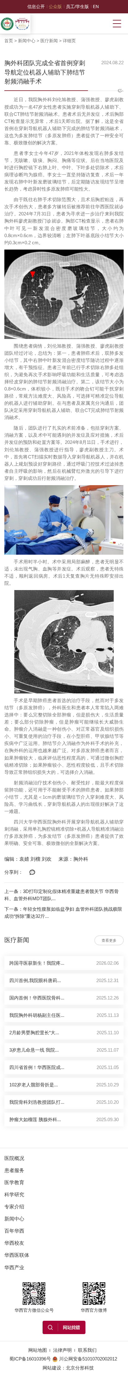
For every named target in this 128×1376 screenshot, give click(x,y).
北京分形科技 (80, 1367)
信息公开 (36, 6)
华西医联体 (16, 1255)
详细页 (69, 40)
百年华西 (14, 1231)
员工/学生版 (77, 6)
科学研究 (14, 1194)
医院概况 (14, 1158)
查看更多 (109, 940)
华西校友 (14, 1243)
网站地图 (37, 1350)
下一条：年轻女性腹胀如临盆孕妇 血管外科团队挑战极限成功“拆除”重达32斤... (63, 912)
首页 (8, 40)
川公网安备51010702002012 (88, 1358)
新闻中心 (26, 40)
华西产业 (14, 1267)
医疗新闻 (49, 40)
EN (96, 6)
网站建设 (52, 1367)
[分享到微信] (32, 872)
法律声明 (62, 1350)
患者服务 (14, 1170)
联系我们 (87, 1350)
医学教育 (14, 1182)
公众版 (55, 6)
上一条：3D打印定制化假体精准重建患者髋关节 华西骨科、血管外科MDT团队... (61, 895)
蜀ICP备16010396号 (30, 1358)
